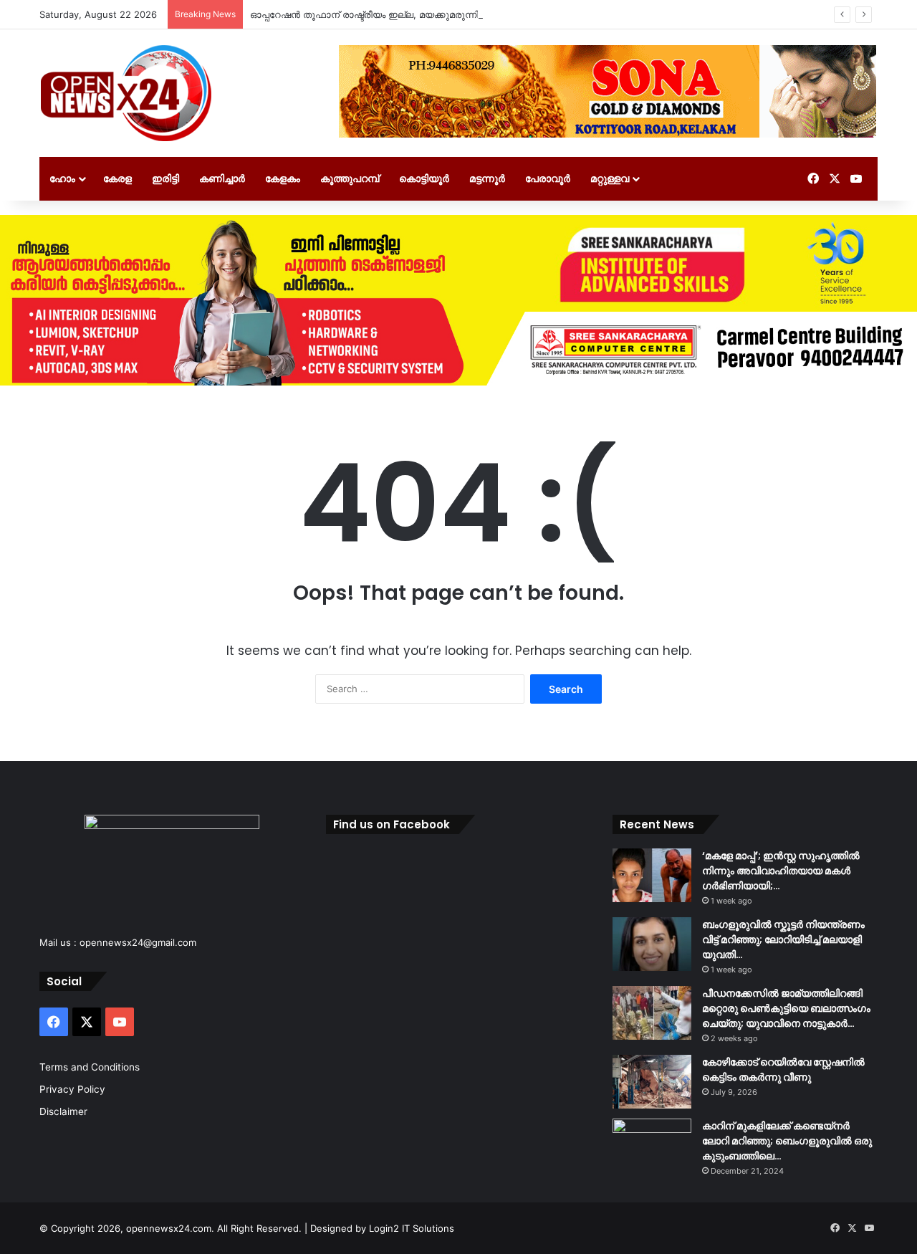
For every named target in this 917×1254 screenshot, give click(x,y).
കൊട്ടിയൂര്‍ (424, 178)
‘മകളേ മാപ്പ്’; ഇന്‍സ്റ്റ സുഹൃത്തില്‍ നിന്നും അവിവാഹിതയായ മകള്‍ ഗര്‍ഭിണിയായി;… (781, 870)
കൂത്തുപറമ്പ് (349, 178)
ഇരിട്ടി (165, 178)
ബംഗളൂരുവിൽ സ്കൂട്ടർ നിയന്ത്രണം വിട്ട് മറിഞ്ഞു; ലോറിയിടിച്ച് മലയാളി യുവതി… (783, 939)
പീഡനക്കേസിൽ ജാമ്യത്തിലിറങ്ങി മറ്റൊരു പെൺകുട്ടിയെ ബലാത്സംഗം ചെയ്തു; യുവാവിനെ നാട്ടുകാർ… (786, 1008)
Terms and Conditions (89, 1067)
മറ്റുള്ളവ (609, 178)
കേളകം (282, 178)
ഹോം (62, 178)
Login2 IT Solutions (411, 1228)
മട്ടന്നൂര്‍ (487, 178)
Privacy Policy (72, 1089)
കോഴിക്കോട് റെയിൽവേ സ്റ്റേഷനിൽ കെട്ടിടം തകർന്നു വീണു (783, 1069)
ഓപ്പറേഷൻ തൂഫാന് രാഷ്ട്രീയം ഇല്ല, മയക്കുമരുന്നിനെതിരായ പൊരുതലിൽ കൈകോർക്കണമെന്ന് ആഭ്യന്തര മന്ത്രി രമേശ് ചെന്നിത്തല (547, 14)
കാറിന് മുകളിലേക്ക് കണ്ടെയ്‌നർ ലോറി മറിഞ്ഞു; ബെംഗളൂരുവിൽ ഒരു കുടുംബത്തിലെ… (787, 1141)
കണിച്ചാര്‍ (222, 178)
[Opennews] (126, 93)
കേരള (117, 178)
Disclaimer (63, 1111)
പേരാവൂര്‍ (547, 178)
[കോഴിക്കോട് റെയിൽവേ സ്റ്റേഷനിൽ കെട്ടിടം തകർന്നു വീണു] (652, 1082)
